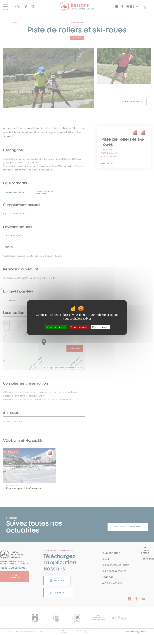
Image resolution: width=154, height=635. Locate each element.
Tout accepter (57, 327)
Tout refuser (80, 327)
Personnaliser (100, 327)
